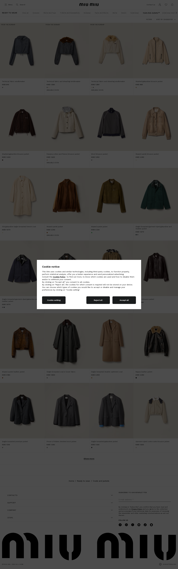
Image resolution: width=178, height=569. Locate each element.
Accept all (124, 300)
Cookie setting (54, 300)
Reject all (98, 300)
